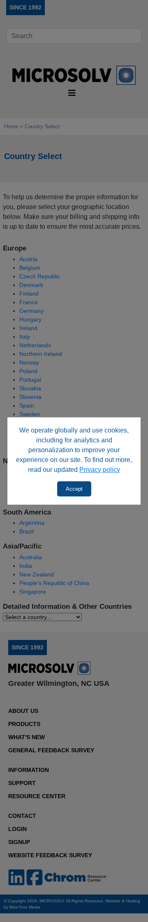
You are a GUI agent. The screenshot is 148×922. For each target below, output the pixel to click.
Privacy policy (99, 469)
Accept (74, 489)
